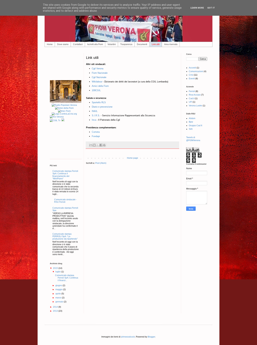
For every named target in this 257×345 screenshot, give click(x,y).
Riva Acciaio (195, 95)
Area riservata (170, 44)
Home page (132, 158)
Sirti (190, 129)
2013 (55, 311)
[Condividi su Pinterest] (104, 145)
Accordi (192, 68)
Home (50, 44)
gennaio (59, 301)
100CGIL (96, 90)
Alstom (192, 118)
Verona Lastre (195, 105)
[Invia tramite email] (91, 145)
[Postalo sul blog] (94, 145)
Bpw (191, 122)
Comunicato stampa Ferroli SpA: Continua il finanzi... (66, 278)
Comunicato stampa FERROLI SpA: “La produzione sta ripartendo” (65, 236)
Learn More (197, 8)
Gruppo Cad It (195, 125)
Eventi (192, 78)
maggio (59, 289)
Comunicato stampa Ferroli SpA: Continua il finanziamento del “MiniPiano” (65, 175)
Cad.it (191, 98)
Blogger (151, 337)
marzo (58, 297)
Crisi (191, 75)
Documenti (142, 44)
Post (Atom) (100, 163)
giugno (59, 285)
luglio (58, 271)
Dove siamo (63, 44)
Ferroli (192, 91)
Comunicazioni (196, 71)
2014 (55, 307)
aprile (58, 293)
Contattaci (78, 44)
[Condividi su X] (97, 145)
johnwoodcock (128, 337)
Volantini (112, 44)
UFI (190, 102)
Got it (211, 8)
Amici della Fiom (100, 86)
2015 (55, 268)
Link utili (156, 44)
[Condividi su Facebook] (101, 145)
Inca (94, 120)
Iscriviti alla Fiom (95, 44)
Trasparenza (126, 44)
